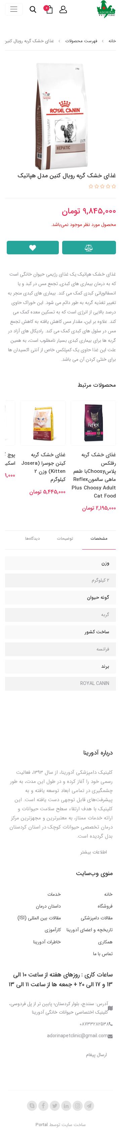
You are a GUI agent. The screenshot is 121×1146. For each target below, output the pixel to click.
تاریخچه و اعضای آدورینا (90, 930)
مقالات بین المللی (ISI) (39, 918)
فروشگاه (105, 906)
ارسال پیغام (96, 1055)
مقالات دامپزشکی (97, 918)
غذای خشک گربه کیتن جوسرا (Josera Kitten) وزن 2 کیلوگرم (43, 467)
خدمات (54, 894)
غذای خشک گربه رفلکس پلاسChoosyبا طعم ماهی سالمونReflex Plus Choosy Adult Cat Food (94, 475)
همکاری (105, 942)
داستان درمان (48, 906)
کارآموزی (53, 930)
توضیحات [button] (65, 538)
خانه (108, 894)
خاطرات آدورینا (47, 942)
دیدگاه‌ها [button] (32, 538)
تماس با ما (103, 954)
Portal (42, 1124)
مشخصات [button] (99, 538)
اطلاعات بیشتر (93, 852)
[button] (63, 9)
